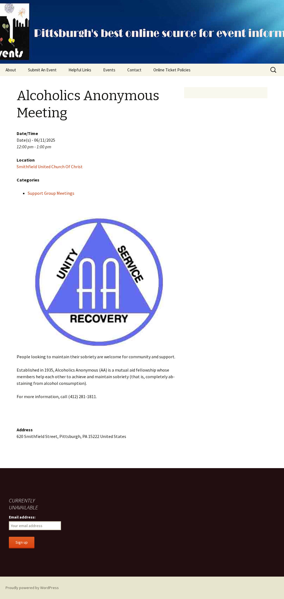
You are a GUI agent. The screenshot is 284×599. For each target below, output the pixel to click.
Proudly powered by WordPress (32, 587)
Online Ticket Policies (172, 69)
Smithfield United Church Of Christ (50, 166)
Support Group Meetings (51, 193)
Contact (134, 69)
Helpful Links (80, 69)
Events (109, 69)
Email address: (22, 517)
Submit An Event (42, 69)
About (11, 69)
